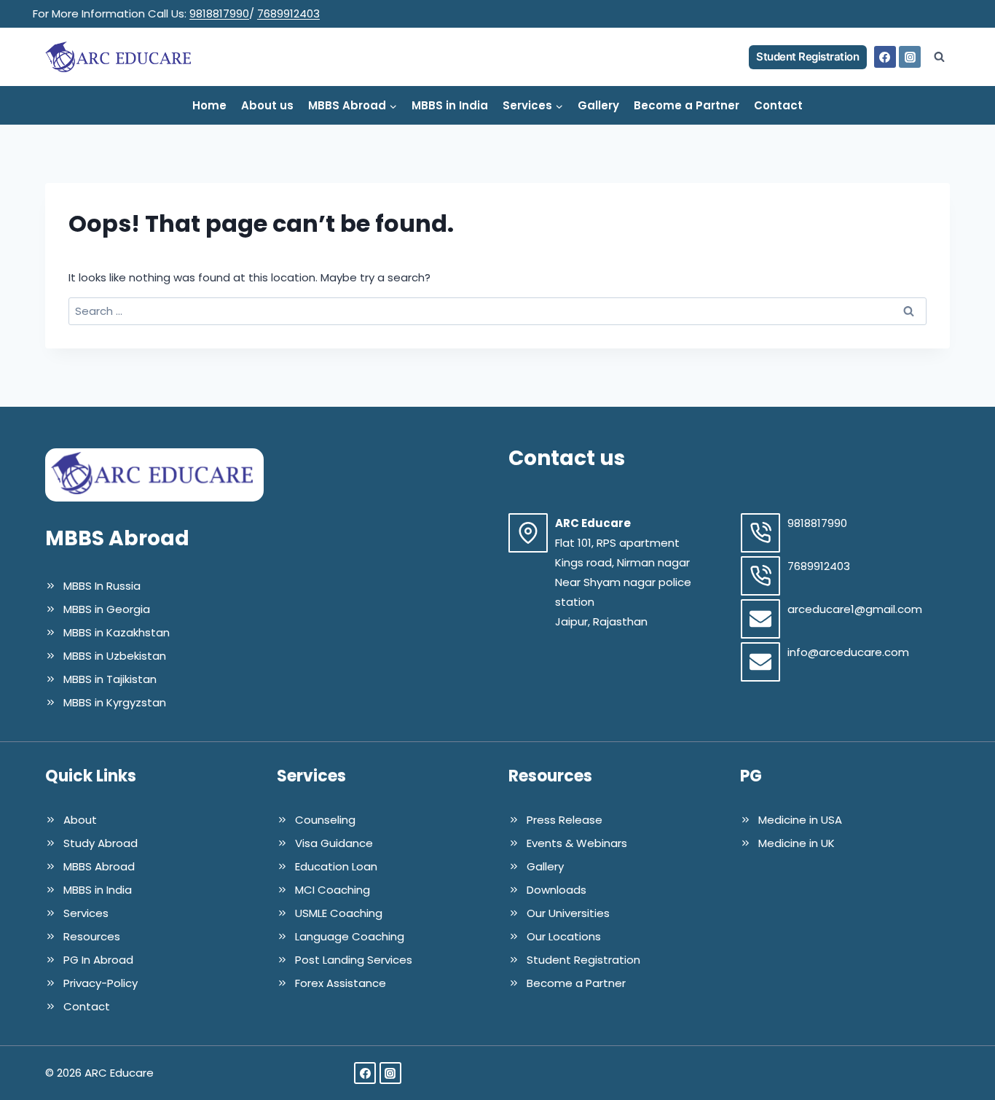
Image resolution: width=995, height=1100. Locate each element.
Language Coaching (349, 936)
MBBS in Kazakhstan (116, 632)
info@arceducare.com (848, 652)
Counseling (325, 819)
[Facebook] (885, 57)
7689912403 (288, 13)
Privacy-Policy (100, 983)
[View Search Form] (939, 57)
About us (267, 105)
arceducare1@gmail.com (854, 609)
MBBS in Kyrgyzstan (114, 702)
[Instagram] (910, 57)
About (80, 819)
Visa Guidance (334, 843)
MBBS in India (450, 105)
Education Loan (336, 866)
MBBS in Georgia (106, 609)
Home (209, 105)
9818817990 (219, 13)
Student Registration (807, 56)
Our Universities (568, 913)
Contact (778, 105)
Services (86, 913)
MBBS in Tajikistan (110, 679)
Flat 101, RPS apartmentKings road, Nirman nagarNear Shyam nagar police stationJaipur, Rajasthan (623, 582)
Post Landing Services (353, 959)
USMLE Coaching (338, 913)
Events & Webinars (577, 843)
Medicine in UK (796, 843)
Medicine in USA (800, 819)
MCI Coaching (332, 889)
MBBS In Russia (102, 585)
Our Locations (564, 936)
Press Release (564, 819)
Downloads (556, 889)
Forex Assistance (340, 983)
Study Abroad (100, 843)
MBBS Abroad (99, 866)
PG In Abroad (98, 959)
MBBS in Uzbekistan (114, 655)
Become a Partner (686, 105)
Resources (91, 936)
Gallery (598, 105)
